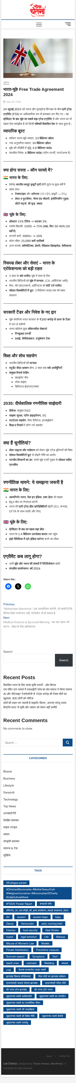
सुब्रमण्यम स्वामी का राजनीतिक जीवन (23, 1002)
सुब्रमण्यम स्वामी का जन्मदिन (52, 996)
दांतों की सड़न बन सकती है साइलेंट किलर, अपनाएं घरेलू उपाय (34, 703)
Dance (9, 923)
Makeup (60, 937)
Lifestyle (8, 785)
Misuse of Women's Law (20, 943)
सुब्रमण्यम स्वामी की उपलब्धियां (20, 1009)
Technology (10, 799)
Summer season (15, 956)
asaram (21, 917)
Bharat (7, 771)
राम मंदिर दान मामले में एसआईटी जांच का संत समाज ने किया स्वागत (37, 689)
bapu (58, 917)
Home (49, 1056)
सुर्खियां (6, 82)
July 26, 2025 (13, 102)
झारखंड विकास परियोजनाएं (18, 976)
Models (45, 943)
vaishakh (32, 963)
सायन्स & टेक (10, 848)
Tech (55, 956)
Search (7, 651)
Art (8, 917)
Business (9, 778)
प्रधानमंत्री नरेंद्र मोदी (55, 983)
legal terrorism (29, 937)
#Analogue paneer (16, 882)
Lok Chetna (10, 1063)
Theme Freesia (41, 1063)
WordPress (57, 1063)
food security (30, 930)
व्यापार (6, 834)
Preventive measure (47, 950)
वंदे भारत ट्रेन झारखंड (16, 989)
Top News (9, 806)
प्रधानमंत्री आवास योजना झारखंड (21, 983)
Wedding (49, 963)
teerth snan (12, 963)
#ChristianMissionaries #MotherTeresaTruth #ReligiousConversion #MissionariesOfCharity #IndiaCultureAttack (32, 893)
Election (10, 930)
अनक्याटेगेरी (9, 813)
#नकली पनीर (46, 903)
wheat (65, 963)
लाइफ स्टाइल (10, 827)
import (9, 937)
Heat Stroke (52, 930)
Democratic (27, 923)
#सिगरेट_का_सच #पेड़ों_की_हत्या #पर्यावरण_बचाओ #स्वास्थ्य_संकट (37, 910)
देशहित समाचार (11, 820)
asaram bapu (40, 917)
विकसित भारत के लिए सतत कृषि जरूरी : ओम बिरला (29, 685)
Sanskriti (8, 792)
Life (46, 937)
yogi (8, 969)
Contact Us (64, 1055)
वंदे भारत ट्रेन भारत (43, 989)
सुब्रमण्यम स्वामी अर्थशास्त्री (19, 996)
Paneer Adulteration (17, 950)
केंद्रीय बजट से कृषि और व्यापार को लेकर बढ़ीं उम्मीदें (30, 707)
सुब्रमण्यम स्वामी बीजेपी (52, 1016)
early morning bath (52, 923)
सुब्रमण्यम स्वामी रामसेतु (17, 1022)
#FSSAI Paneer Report (19, 903)
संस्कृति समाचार (11, 841)
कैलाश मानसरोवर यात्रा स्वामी (32, 969)
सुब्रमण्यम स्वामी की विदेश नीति (20, 1016)
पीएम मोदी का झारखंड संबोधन (51, 976)
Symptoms (38, 956)
